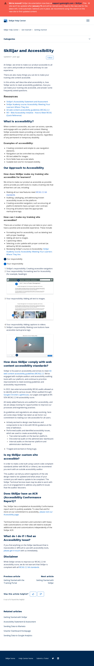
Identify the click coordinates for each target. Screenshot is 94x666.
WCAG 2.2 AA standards (29, 567)
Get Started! (26, 30)
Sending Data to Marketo (14, 626)
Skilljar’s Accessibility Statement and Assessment (27, 101)
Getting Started (40, 30)
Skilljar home (10, 658)
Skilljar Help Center (11, 30)
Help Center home (26, 658)
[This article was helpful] (33, 594)
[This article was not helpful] (40, 594)
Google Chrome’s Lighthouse (16, 394)
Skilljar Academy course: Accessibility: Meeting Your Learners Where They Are (29, 252)
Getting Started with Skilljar (15, 617)
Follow (49, 58)
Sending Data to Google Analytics (18, 635)
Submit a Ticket (43, 658)
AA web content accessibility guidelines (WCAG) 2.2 (27, 110)
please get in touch (12, 550)
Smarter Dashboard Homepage (17, 631)
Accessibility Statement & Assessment (20, 621)
